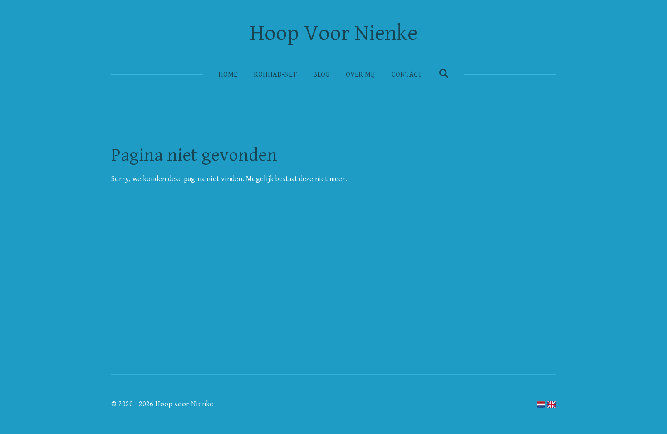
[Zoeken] (443, 73)
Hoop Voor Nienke (333, 33)
